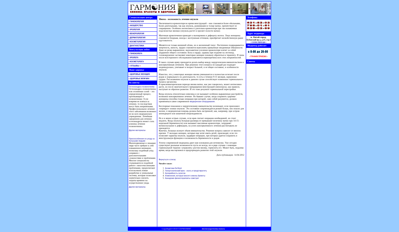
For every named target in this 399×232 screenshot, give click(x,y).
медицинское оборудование (202, 101)
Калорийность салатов (175, 173)
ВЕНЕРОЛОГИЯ (136, 33)
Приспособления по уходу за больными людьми (142, 140)
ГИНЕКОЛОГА (135, 53)
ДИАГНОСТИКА (136, 46)
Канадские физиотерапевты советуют (182, 178)
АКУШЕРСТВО (135, 25)
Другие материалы (137, 130)
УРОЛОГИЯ (134, 29)
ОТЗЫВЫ (134, 66)
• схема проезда (257, 42)
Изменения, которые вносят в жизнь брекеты (185, 176)
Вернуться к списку (167, 159)
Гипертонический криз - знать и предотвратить (186, 171)
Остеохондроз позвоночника (141, 87)
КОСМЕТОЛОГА (136, 61)
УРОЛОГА (133, 57)
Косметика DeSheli (173, 168)
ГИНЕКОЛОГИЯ (136, 21)
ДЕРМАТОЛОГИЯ (136, 38)
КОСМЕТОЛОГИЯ (136, 42)
